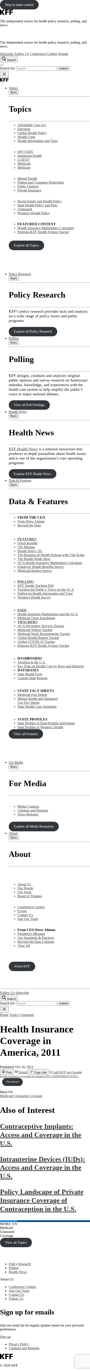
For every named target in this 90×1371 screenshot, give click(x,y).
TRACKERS (27, 622)
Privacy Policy (19, 1344)
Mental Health (27, 178)
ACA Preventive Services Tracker (40, 626)
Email (23, 1072)
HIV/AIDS (25, 152)
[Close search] (4, 74)
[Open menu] (1, 65)
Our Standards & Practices (35, 938)
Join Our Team (27, 919)
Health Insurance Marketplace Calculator (45, 228)
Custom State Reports (32, 678)
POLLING (25, 582)
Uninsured (24, 209)
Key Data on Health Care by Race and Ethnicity (50, 666)
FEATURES (26, 539)
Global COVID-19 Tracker (36, 642)
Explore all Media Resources (34, 826)
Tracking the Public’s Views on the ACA (45, 589)
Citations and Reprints (32, 810)
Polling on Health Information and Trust (45, 593)
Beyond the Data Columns (35, 942)
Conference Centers (43, 54)
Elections (23, 129)
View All (23, 945)
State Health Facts (29, 674)
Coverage (35, 1096)
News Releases (27, 814)
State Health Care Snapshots (37, 706)
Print (8, 1072)
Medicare (23, 167)
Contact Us (25, 915)
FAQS (22, 610)
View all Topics (16, 1242)
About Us (24, 884)
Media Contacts (28, 806)
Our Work (24, 892)
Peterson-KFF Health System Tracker (43, 232)
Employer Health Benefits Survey (40, 567)
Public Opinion (27, 186)
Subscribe (7, 54)
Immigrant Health (29, 156)
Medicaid (23, 163)
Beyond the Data (29, 525)
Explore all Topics (26, 245)
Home (4, 1015)
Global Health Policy (32, 133)
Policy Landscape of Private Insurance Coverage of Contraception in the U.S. (41, 1200)
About (13, 833)
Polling (14, 338)
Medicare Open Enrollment (36, 618)
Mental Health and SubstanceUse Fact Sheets (37, 700)
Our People (25, 888)
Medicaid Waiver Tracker (34, 630)
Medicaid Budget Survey (34, 571)
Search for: (8, 68)
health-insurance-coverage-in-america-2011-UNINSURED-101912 (39, 1076)
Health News (18, 411)
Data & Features (20, 480)
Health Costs (26, 137)
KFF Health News (23, 449)
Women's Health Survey (34, 597)
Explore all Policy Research (33, 331)
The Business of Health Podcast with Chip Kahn (51, 555)
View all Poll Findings (29, 405)
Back (13, 92)
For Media (16, 762)
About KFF (22, 966)
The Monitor (26, 547)
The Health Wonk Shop (33, 559)
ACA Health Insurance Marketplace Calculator (49, 563)
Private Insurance (29, 190)
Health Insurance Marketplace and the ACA (47, 614)
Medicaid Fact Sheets (32, 695)
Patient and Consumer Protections (40, 182)
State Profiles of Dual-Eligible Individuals (46, 723)
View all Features (26, 734)
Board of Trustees (29, 896)
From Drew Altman (31, 521)
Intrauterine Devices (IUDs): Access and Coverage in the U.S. (42, 1167)
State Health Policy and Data (37, 205)
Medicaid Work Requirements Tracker (43, 634)
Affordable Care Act (31, 125)
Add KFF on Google (67, 1072)
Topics (13, 88)
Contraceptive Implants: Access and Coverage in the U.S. (40, 1134)
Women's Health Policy (33, 213)
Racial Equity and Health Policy (39, 201)
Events (22, 911)
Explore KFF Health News (32, 474)
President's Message (31, 934)
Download (12, 1081)
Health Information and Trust (37, 141)
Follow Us (21, 54)
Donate (63, 54)
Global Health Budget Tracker (38, 638)
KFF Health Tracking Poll (35, 585)
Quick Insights (27, 543)
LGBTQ (23, 159)
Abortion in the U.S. (31, 662)
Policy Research (20, 274)
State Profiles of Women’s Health (40, 727)
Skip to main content (19, 5)
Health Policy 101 (29, 551)
